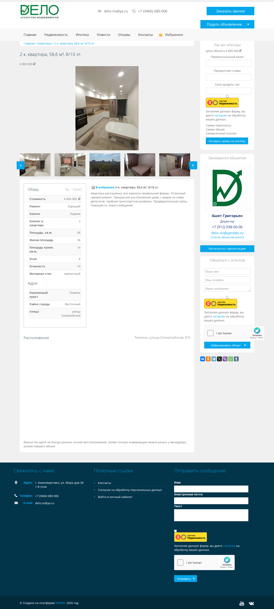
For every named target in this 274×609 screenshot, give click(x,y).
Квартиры (45, 43)
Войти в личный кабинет (115, 497)
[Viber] (225, 359)
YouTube (241, 603)
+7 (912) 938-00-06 (227, 226)
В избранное (105, 187)
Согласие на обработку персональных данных (130, 490)
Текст (178, 506)
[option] (107, 109)
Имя (177, 482)
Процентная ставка (227, 71)
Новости (103, 34)
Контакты (145, 34)
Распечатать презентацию (227, 248)
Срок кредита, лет (227, 84)
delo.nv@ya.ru (116, 11)
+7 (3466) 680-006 (152, 11)
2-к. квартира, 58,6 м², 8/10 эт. (74, 43)
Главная (30, 34)
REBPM (60, 603)
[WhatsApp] (230, 359)
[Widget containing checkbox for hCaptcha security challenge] (234, 333)
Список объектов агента (227, 237)
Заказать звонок (230, 11)
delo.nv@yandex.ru (227, 232)
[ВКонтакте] (202, 359)
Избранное (174, 34)
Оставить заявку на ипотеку (227, 141)
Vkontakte (251, 603)
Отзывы (124, 34)
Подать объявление (224, 24)
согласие (220, 115)
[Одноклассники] (208, 359)
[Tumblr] (236, 359)
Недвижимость (56, 34)
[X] (219, 359)
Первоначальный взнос (227, 57)
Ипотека (82, 34)
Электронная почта (188, 494)
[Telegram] (213, 359)
